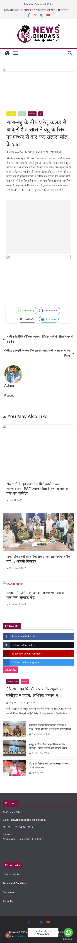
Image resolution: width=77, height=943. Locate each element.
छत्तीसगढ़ (32, 114)
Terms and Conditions (15, 883)
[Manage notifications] (8, 935)
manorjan (13, 681)
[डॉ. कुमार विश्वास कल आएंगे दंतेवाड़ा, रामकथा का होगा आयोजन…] (14, 768)
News (22, 114)
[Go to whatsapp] (68, 932)
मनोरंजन (25, 681)
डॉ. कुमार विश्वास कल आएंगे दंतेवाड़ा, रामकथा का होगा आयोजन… (49, 765)
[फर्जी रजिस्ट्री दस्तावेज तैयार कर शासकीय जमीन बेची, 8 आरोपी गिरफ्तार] (38, 515)
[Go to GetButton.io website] (68, 939)
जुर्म (41, 114)
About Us (8, 901)
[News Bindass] (7, 53)
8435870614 (26, 827)
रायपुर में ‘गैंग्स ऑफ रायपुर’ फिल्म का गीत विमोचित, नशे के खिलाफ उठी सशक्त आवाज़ (48, 746)
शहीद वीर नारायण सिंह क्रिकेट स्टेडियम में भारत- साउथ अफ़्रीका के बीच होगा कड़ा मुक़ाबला (50, 727)
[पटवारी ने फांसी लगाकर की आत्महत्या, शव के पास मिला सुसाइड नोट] (13, 584)
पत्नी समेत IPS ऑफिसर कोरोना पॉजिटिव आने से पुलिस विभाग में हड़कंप (40, 339)
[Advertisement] (38, 227)
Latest (11, 114)
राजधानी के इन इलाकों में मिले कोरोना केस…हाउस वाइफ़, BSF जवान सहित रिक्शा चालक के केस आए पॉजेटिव (37, 488)
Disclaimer (9, 892)
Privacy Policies (11, 874)
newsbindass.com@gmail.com (28, 819)
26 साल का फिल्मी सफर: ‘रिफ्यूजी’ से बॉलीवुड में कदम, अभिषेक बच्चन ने (34, 692)
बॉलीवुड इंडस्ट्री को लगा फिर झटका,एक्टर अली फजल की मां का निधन (37, 353)
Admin (31, 152)
